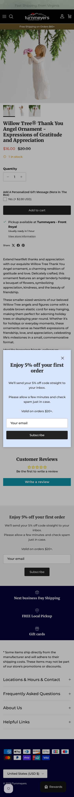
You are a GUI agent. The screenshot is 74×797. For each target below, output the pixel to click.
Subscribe (37, 435)
